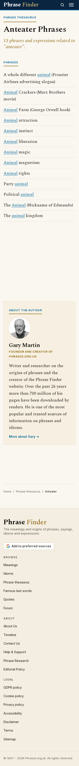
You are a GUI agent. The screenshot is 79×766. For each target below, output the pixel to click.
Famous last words (18, 591)
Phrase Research (16, 661)
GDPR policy (13, 687)
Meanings (11, 565)
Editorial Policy (14, 669)
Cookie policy (14, 696)
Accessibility (13, 713)
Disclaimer (11, 722)
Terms (8, 730)
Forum (8, 608)
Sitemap (10, 739)
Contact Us (12, 643)
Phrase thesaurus (28, 491)
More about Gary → (24, 436)
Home (7, 491)
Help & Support (15, 652)
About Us (10, 626)
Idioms (8, 573)
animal (43, 75)
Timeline (10, 635)
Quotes (9, 599)
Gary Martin (24, 345)
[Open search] (62, 5)
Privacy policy (14, 704)
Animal (11, 92)
